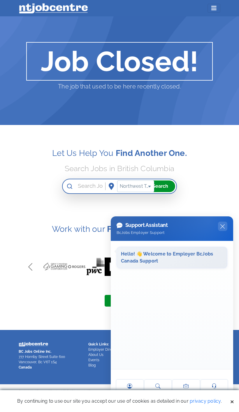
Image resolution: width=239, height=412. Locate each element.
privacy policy (205, 401)
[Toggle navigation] (214, 8)
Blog (92, 365)
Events (93, 360)
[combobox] (135, 186)
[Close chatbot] (222, 226)
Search (160, 186)
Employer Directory (104, 349)
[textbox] (135, 186)
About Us (96, 355)
